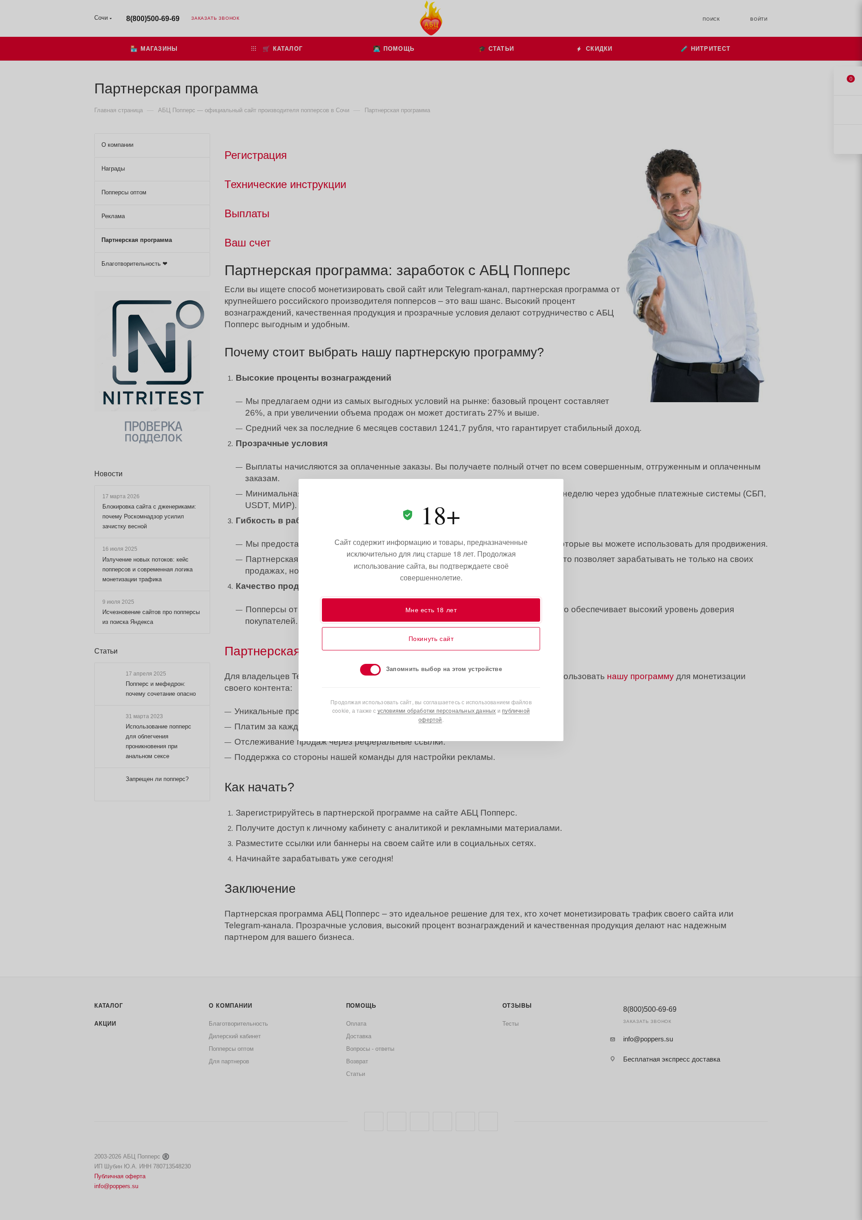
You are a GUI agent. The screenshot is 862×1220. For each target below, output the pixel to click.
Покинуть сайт (431, 638)
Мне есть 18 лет (431, 609)
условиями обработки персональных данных (437, 710)
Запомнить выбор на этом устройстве (444, 668)
